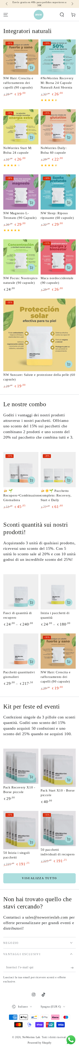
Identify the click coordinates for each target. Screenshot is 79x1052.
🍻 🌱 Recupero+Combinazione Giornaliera (22, 495)
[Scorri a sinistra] (7, 4)
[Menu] (5, 14)
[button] (62, 14)
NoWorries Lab (31, 1037)
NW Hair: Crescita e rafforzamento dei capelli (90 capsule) (18, 82)
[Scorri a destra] (72, 4)
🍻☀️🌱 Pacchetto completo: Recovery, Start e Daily (56, 495)
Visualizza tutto (39, 878)
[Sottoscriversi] (73, 968)
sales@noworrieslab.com (46, 917)
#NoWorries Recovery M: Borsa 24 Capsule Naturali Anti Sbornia (57, 82)
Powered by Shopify (40, 1042)
